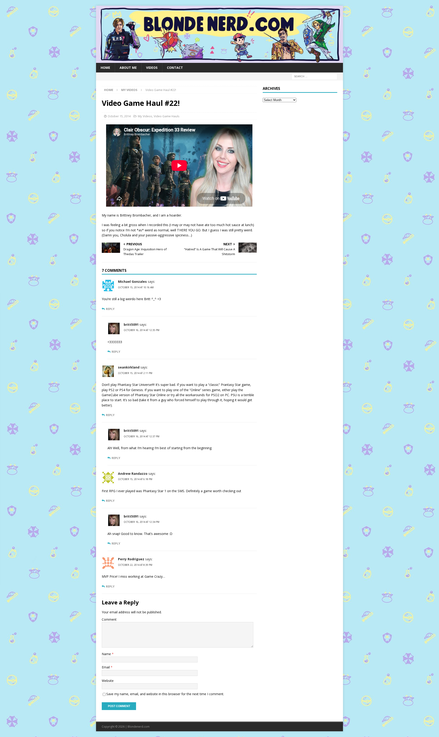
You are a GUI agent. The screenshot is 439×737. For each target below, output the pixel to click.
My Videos (145, 116)
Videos (152, 67)
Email (106, 667)
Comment (109, 619)
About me (128, 67)
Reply (110, 308)
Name (107, 654)
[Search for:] (314, 76)
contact (175, 67)
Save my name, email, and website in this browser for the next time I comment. (165, 694)
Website (108, 680)
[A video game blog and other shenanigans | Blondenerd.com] (219, 60)
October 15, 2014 (119, 116)
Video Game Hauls (166, 116)
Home (105, 67)
